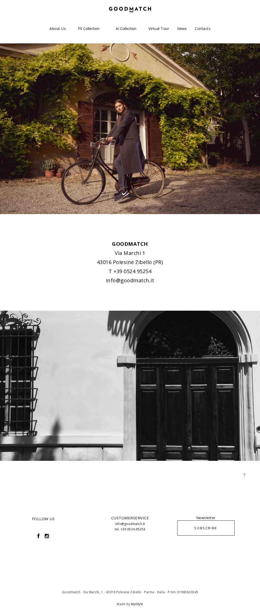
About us (58, 28)
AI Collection (126, 28)
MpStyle (137, 604)
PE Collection (89, 28)
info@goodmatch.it (130, 280)
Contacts (202, 28)
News (182, 28)
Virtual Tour (159, 28)
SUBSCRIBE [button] (205, 528)
